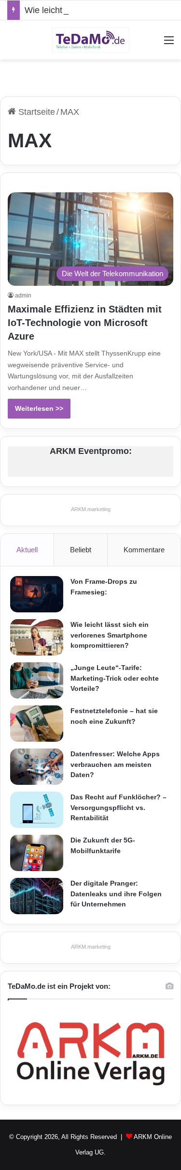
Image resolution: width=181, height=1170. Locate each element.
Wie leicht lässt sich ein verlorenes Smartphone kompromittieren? (109, 635)
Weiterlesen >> (39, 408)
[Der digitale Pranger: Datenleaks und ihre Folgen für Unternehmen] (36, 896)
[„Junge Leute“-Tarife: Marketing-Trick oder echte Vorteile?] (36, 680)
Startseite (35, 112)
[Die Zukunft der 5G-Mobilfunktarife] (36, 853)
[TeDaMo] (90, 40)
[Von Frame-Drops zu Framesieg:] (36, 594)
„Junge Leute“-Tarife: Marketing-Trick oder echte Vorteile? (114, 678)
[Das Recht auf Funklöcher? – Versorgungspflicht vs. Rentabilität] (36, 810)
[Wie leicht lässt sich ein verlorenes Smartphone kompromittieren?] (36, 637)
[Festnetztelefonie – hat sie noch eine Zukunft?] (36, 723)
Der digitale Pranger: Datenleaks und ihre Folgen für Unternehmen (116, 893)
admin (23, 295)
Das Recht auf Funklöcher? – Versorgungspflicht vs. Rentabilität (118, 807)
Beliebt (80, 550)
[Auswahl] (169, 44)
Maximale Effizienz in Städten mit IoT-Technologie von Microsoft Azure (85, 323)
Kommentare (144, 550)
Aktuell (27, 550)
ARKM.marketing (91, 509)
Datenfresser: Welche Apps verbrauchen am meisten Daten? (115, 764)
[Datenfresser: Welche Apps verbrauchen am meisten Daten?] (36, 767)
